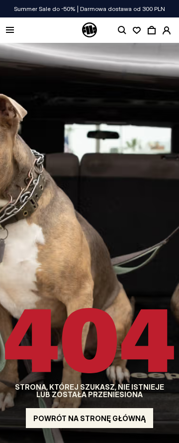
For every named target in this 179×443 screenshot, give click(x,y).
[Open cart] (151, 30)
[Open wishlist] (136, 30)
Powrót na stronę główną (89, 418)
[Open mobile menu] (10, 30)
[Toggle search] (121, 30)
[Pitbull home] (89, 30)
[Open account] (166, 30)
